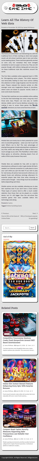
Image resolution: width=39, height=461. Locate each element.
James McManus (28, 27)
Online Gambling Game (14, 206)
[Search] (34, 7)
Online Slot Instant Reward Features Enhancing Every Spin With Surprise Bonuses (18, 386)
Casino (10, 203)
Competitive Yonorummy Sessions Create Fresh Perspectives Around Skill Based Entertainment (19, 340)
